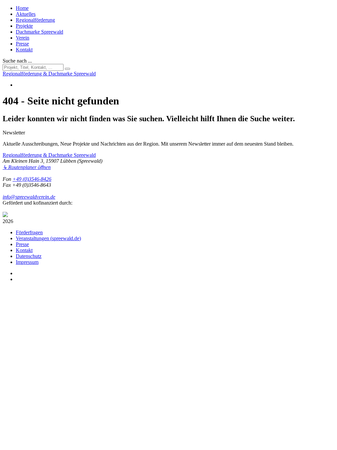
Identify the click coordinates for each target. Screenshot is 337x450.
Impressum (27, 262)
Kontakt (24, 49)
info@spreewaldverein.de (29, 197)
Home (22, 8)
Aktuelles (26, 14)
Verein (22, 38)
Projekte (24, 26)
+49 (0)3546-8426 (32, 179)
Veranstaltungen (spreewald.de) (48, 238)
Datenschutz (28, 256)
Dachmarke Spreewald (39, 32)
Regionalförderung (35, 20)
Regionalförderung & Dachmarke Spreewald (49, 155)
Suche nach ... (17, 61)
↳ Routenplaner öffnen (27, 167)
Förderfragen (29, 232)
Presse (22, 43)
